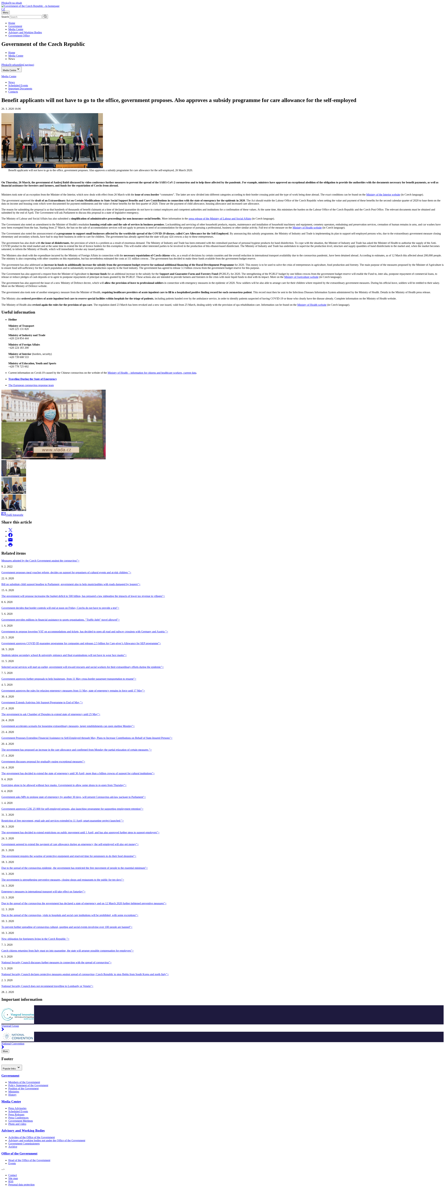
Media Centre (15, 29)
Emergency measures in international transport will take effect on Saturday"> (43, 891)
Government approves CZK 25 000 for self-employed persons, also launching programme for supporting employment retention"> (72, 808)
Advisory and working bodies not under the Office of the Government (46, 1140)
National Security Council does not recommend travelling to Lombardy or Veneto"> (47, 986)
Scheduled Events (18, 85)
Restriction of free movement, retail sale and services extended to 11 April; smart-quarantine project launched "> (62, 820)
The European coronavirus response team (31, 385)
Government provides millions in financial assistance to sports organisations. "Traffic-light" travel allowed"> (60, 619)
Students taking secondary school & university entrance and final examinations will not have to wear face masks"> (64, 655)
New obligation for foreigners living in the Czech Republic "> (35, 938)
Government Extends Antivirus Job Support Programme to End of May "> (42, 702)
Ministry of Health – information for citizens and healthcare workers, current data (152, 372)
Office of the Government (19, 1153)
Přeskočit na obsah (11, 2)
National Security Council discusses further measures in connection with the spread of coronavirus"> (56, 962)
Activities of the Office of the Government (31, 1137)
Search (5, 16)
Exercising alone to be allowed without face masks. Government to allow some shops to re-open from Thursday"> (64, 785)
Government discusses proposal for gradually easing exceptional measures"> (43, 761)
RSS (10, 1181)
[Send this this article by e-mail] (10, 540)
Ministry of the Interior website (383, 194)
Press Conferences (18, 1117)
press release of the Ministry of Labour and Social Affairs (220, 218)
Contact (12, 1175)
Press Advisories (17, 1108)
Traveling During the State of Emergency (32, 379)
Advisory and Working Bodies (25, 32)
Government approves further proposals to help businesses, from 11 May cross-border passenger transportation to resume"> (68, 678)
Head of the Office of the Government (29, 1160)
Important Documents (20, 88)
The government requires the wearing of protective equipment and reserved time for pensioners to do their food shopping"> (68, 856)
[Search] (45, 16)
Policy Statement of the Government (28, 1085)
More (5, 1051)
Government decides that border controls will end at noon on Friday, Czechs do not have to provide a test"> (60, 607)
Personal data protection (21, 1184)
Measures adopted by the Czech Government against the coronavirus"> (40, 560)
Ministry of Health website (307, 227)
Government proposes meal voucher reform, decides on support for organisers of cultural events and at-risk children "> (66, 572)
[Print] (10, 545)
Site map (13, 1178)
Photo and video (17, 1123)
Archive (12, 1146)
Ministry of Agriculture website (301, 276)
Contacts (13, 91)
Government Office (19, 35)
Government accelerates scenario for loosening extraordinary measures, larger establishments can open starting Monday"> (68, 726)
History (12, 1094)
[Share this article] (10, 531)
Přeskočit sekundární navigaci (17, 64)
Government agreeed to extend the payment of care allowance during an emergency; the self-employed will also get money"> (70, 844)
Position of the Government (23, 1088)
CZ (3, 9)
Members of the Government (24, 1082)
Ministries (13, 1091)
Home (11, 23)
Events (12, 1163)
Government (15, 26)
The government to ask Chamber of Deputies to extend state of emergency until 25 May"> (50, 714)
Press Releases (16, 1114)
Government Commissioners (24, 1143)
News (11, 82)
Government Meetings (20, 1120)
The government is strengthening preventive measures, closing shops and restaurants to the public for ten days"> (62, 879)
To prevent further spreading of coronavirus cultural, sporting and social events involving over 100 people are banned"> (66, 927)
